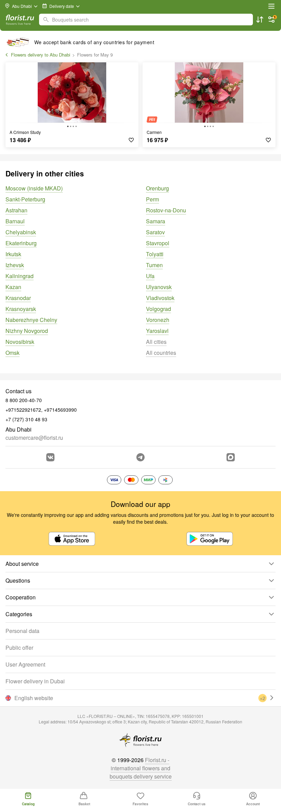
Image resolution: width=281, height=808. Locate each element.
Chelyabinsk (20, 232)
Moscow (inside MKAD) (34, 188)
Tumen (154, 265)
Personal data (22, 631)
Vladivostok (160, 298)
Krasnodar (18, 298)
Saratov (155, 232)
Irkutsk (13, 254)
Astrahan (16, 210)
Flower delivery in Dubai (35, 681)
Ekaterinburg (21, 243)
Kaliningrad (19, 276)
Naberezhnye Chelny (31, 320)
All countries (161, 353)
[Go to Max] (230, 457)
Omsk (12, 353)
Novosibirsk (19, 342)
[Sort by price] (260, 19)
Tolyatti (154, 254)
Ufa (150, 276)
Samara (155, 221)
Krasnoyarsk (20, 309)
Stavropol (157, 243)
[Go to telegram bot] (140, 457)
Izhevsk (14, 265)
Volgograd (158, 309)
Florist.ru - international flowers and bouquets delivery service (141, 768)
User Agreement (25, 664)
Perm (152, 199)
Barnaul (15, 221)
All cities (156, 342)
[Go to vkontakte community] (50, 457)
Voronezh (157, 320)
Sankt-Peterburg (25, 199)
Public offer (19, 647)
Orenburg (157, 188)
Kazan (13, 287)
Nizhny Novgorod (26, 331)
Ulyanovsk (159, 287)
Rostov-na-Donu (166, 210)
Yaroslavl (157, 331)
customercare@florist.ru (34, 438)
